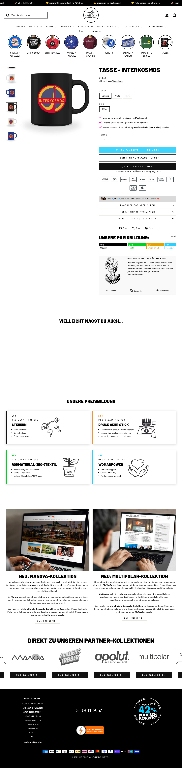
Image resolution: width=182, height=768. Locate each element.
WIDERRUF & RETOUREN (33, 708)
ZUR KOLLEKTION (47, 621)
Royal (127, 95)
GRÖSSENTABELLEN (33, 720)
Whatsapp (164, 290)
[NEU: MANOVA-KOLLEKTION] (47, 540)
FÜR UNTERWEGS (107, 26)
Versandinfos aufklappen (137, 212)
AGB (33, 736)
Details (173, 236)
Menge (103, 135)
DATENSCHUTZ (33, 724)
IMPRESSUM (33, 728)
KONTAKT (33, 732)
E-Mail (113, 290)
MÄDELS (34, 26)
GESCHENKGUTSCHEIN (32, 712)
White (117, 95)
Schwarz (105, 95)
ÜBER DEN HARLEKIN (91, 31)
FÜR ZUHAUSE (132, 26)
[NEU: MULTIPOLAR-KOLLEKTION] (134, 540)
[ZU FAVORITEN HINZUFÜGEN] (9, 334)
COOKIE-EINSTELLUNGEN (32, 703)
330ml (104, 109)
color (103, 91)
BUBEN (50, 26)
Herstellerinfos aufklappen (137, 219)
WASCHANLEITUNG (33, 716)
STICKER (20, 26)
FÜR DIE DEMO (155, 26)
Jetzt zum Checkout (138, 166)
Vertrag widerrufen (33, 742)
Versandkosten (117, 81)
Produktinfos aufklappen (137, 205)
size (101, 104)
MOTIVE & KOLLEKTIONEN (75, 26)
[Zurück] (5, 662)
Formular (138, 291)
